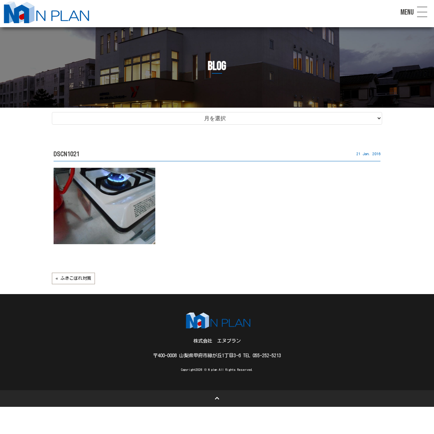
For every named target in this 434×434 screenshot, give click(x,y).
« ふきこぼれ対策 (73, 278)
